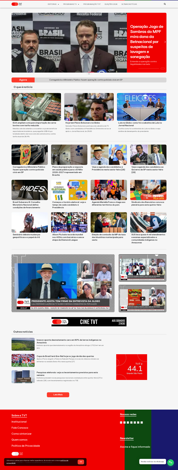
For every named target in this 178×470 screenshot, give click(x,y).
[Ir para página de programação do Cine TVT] (89, 326)
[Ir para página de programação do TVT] (131, 379)
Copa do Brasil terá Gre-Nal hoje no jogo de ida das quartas (65, 356)
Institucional (19, 421)
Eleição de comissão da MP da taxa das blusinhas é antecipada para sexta (109, 237)
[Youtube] (121, 422)
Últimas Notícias (129, 4)
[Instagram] (128, 422)
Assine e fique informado (135, 447)
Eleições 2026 (111, 4)
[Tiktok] (138, 422)
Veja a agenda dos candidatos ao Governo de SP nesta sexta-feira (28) (147, 169)
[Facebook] (135, 422)
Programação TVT (92, 4)
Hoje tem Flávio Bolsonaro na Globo (83, 123)
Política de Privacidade (26, 446)
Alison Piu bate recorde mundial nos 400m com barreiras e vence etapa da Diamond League (68, 237)
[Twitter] (131, 422)
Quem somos (19, 440)
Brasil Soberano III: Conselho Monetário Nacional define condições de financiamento (26, 205)
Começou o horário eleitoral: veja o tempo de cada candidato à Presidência (69, 205)
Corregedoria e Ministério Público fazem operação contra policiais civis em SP (29, 169)
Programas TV (70, 4)
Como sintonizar (22, 434)
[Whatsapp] (124, 422)
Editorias (52, 4)
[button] (164, 4)
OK (81, 462)
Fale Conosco (20, 428)
